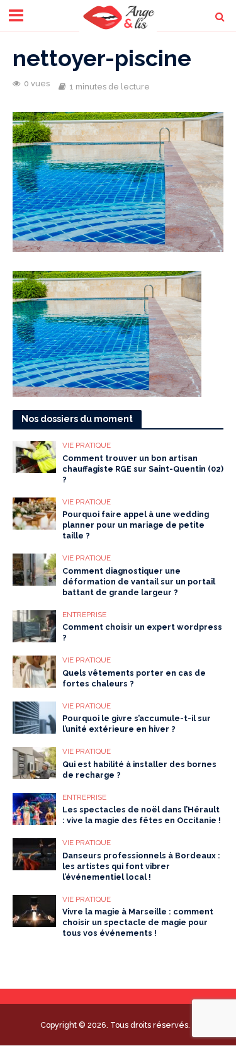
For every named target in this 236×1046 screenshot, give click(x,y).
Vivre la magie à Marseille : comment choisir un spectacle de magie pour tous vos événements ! (137, 922)
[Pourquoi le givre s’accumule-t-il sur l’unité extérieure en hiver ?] (34, 717)
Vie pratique (86, 445)
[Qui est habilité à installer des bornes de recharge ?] (34, 762)
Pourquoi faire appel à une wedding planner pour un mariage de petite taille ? (135, 524)
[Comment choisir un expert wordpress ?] (34, 625)
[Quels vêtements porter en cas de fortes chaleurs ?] (34, 671)
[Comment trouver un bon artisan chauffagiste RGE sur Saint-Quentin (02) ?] (34, 456)
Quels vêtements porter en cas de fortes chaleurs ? (134, 678)
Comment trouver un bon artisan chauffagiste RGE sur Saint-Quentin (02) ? (142, 468)
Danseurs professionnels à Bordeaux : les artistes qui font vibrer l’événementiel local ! (141, 866)
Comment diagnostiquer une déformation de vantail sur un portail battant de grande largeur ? (138, 581)
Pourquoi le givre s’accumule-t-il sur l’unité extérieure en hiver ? (136, 723)
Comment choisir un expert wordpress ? (142, 632)
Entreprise (84, 614)
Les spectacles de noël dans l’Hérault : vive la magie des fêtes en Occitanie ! (141, 815)
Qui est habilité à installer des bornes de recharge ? (139, 769)
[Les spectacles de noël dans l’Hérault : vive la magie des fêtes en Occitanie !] (34, 808)
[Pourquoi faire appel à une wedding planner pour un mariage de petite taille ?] (34, 513)
